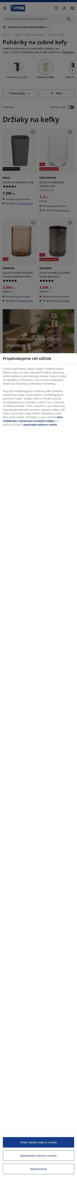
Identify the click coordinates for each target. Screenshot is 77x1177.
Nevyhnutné (38, 1169)
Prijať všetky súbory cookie (38, 1142)
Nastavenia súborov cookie (38, 1155)
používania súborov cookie (40, 424)
